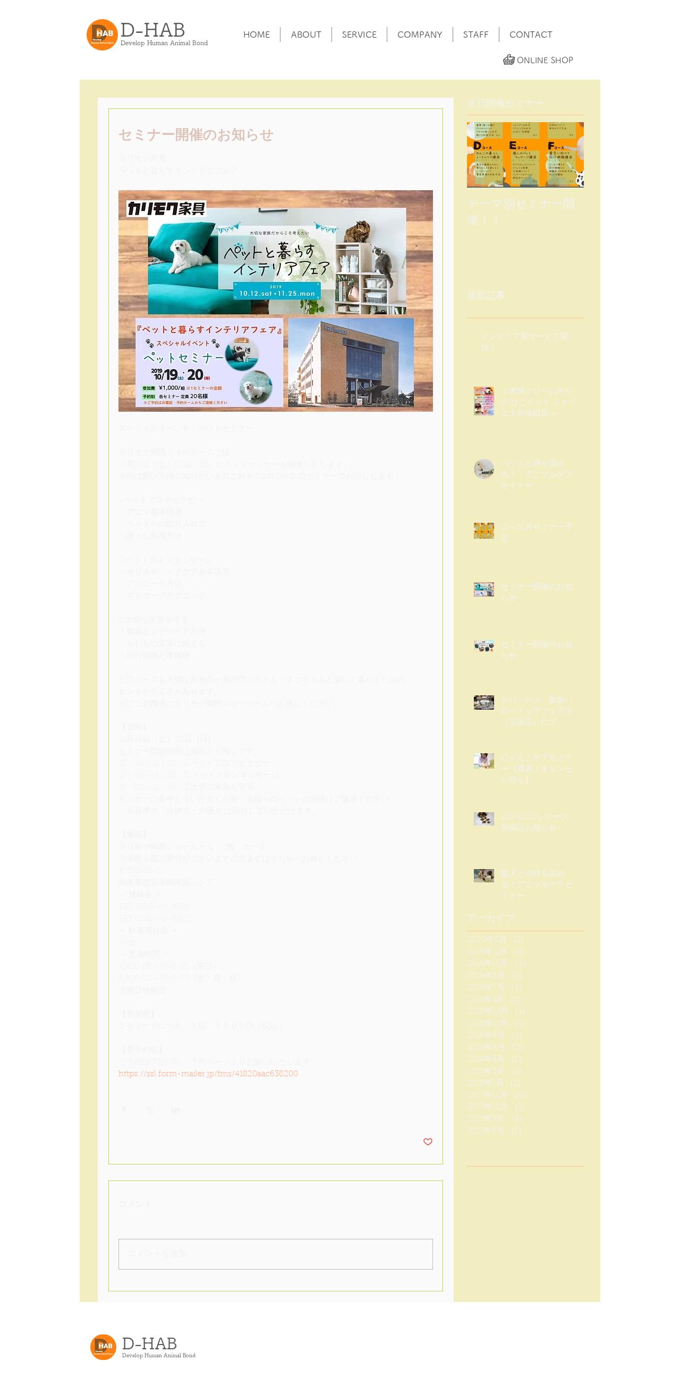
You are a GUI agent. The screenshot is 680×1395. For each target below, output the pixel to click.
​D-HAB (153, 29)
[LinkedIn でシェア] (176, 1109)
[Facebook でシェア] (123, 1109)
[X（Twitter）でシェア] (149, 1109)
